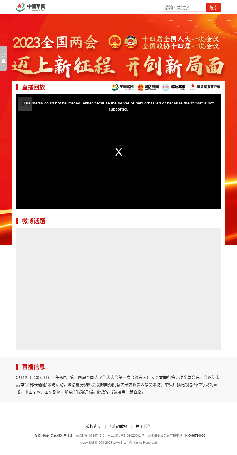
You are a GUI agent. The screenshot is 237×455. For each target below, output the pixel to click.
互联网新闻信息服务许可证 (53, 435)
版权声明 (94, 426)
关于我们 (143, 426)
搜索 (214, 7)
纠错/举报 (118, 426)
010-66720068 (195, 435)
